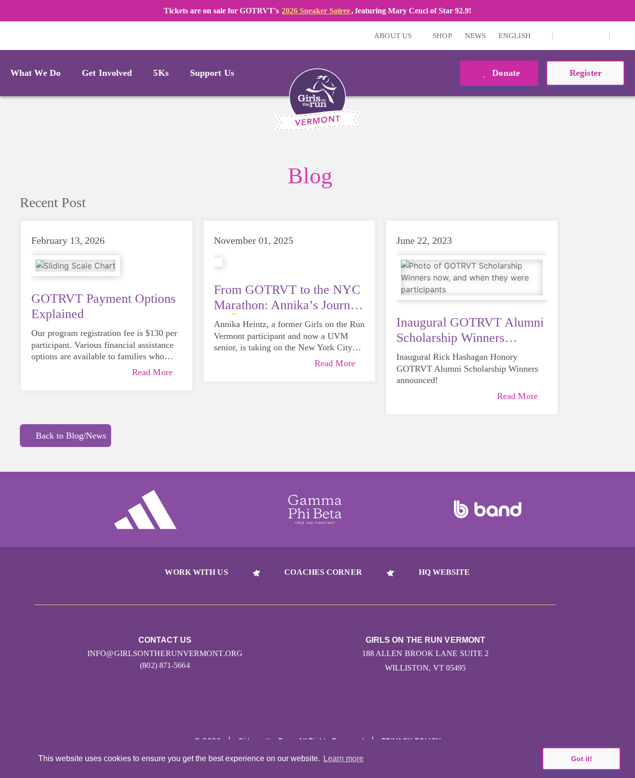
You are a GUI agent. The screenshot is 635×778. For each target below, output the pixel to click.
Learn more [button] (343, 758)
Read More (152, 372)
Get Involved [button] (107, 73)
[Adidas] (145, 509)
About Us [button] (394, 36)
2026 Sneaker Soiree (316, 10)
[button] (623, 36)
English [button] (516, 36)
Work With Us (196, 572)
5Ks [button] (160, 73)
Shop (442, 36)
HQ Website (444, 572)
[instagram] (566, 36)
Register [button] (586, 73)
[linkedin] (581, 36)
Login (9, 35)
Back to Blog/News (71, 436)
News (475, 36)
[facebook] (596, 36)
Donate (505, 73)
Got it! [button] (581, 759)
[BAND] (487, 509)
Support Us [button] (212, 73)
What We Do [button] (35, 73)
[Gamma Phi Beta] (315, 509)
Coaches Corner (323, 572)
